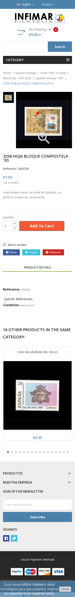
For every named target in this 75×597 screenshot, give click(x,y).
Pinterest (55, 252)
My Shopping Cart (43, 32)
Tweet (33, 252)
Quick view (37, 396)
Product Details (37, 267)
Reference (11, 289)
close (65, 589)
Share (13, 252)
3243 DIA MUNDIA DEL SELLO (38, 352)
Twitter (14, 538)
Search (60, 47)
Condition (11, 305)
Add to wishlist (16, 245)
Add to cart (42, 226)
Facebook (6, 538)
